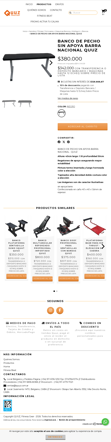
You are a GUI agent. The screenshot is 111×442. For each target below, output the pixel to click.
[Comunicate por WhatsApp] (105, 421)
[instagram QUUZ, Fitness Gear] (50, 310)
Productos (44, 4)
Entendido (55, 437)
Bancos (85, 31)
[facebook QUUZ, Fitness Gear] (59, 310)
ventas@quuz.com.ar (17, 385)
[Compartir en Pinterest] (68, 141)
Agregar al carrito (17, 276)
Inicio (29, 4)
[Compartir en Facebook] (59, 141)
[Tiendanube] (95, 425)
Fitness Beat (44, 16)
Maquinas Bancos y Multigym (67, 31)
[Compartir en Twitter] (63, 141)
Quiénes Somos (36, 10)
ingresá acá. (50, 420)
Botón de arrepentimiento (72, 420)
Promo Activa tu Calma (44, 21)
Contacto (56, 10)
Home (6, 366)
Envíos (59, 4)
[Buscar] (70, 12)
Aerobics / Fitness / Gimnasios (41, 31)
